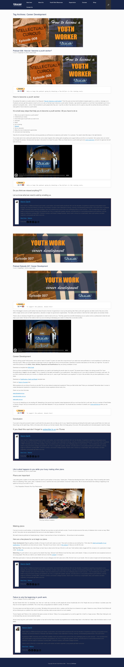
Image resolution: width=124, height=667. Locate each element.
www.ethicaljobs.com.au (19, 396)
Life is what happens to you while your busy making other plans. (38, 469)
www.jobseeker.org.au (18, 393)
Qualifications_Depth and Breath (28, 379)
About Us (40, 2)
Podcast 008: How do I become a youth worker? (32, 50)
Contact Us (30, 7)
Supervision (72, 2)
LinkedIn (54, 555)
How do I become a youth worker (53, 101)
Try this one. (20, 550)
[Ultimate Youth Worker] (17, 4)
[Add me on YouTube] (36, 222)
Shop (94, 2)
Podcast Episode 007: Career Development (30, 266)
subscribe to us (49, 429)
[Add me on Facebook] (28, 222)
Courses (84, 2)
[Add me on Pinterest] (33, 222)
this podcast (64, 545)
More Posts (24, 218)
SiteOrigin (73, 663)
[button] (108, 5)
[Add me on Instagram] (38, 222)
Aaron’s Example (23, 382)
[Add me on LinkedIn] (30, 222)
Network (17, 126)
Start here (29, 2)
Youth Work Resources (56, 2)
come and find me (95, 404)
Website (30, 218)
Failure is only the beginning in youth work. (30, 597)
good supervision (89, 140)
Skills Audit (31, 367)
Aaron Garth (33, 52)
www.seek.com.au (18, 399)
